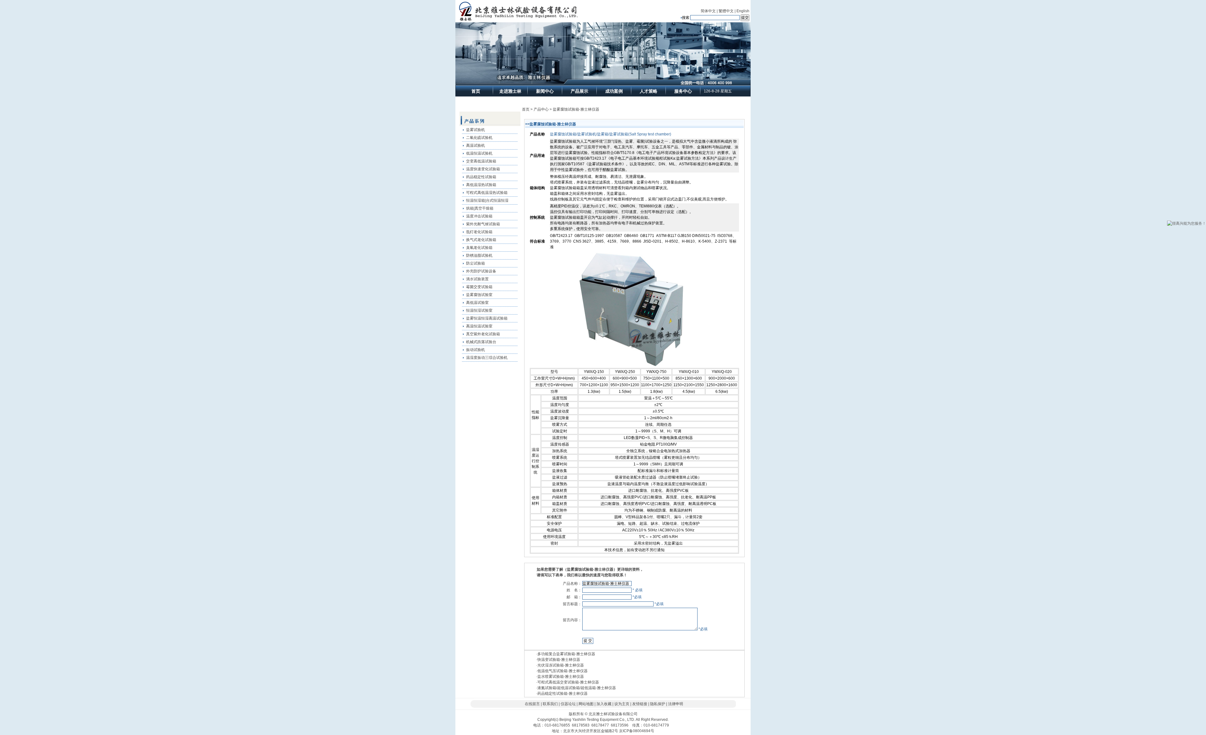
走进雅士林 (510, 91)
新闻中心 (545, 91)
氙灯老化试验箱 (479, 232)
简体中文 (708, 11)
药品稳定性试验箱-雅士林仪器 (562, 693)
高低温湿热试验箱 (481, 185)
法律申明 (675, 704)
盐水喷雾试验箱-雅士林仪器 (560, 676)
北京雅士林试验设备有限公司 (613, 714)
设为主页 (621, 704)
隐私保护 (657, 704)
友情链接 (639, 704)
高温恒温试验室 (479, 326)
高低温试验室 (477, 302)
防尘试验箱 (475, 263)
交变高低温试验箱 (481, 161)
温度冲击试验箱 (479, 216)
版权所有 (576, 714)
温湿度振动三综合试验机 (487, 357)
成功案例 (614, 91)
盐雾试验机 (475, 130)
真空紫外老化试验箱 (483, 334)
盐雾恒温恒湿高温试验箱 (487, 318)
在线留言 (532, 704)
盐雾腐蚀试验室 (479, 295)
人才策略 (648, 91)
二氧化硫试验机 (479, 137)
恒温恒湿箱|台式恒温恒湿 (487, 200)
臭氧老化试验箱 (479, 247)
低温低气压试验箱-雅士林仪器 (562, 671)
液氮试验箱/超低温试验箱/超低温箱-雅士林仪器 (576, 688)
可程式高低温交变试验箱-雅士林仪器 (568, 682)
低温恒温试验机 (479, 153)
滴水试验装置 (477, 279)
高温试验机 (475, 145)
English (742, 11)
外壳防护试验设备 (481, 271)
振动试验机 (475, 350)
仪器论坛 (568, 704)
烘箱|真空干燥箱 (479, 208)
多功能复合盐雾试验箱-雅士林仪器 (566, 654)
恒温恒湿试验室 (479, 310)
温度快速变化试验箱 (483, 169)
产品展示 (579, 91)
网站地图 (586, 704)
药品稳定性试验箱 (481, 177)
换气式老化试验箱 (481, 240)
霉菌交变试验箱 (479, 287)
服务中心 (683, 91)
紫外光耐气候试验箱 (483, 224)
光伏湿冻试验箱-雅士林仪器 (560, 665)
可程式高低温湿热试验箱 (487, 192)
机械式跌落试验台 (481, 342)
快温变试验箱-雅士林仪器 (558, 659)
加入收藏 (603, 704)
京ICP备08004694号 (636, 731)
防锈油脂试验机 (479, 255)
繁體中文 (726, 11)
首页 (475, 91)
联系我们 (550, 704)
